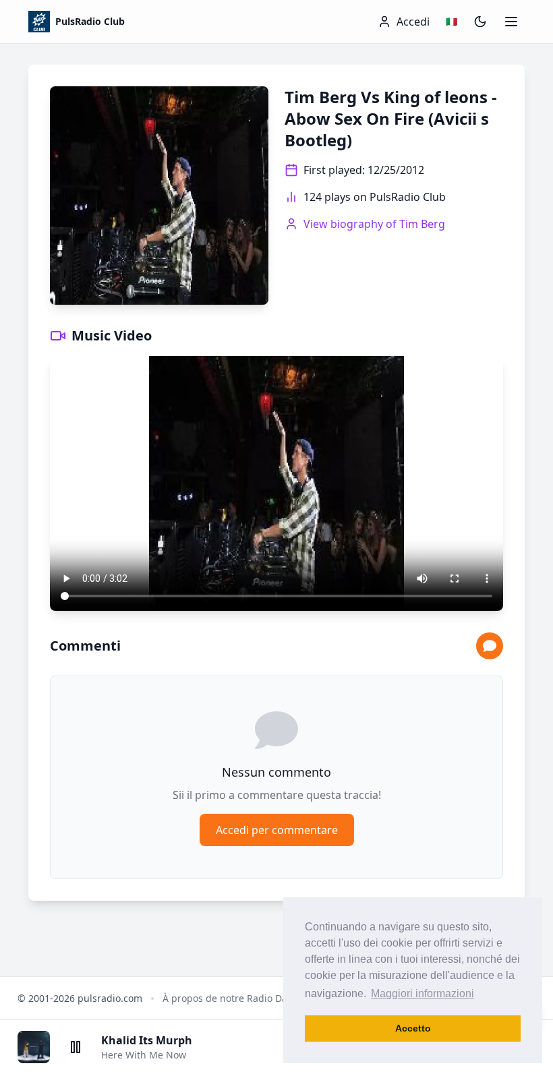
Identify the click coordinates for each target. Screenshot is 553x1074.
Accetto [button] (413, 1028)
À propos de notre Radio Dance (233, 998)
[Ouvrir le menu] (511, 21)
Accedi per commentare (277, 830)
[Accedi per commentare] (489, 645)
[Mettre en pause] (75, 1047)
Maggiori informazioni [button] (422, 993)
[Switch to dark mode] (480, 21)
